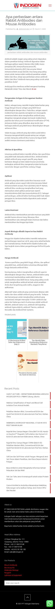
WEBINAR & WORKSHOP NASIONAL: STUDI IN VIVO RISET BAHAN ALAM (26, 424)
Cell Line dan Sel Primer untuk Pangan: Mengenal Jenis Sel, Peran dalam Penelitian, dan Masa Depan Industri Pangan (27, 459)
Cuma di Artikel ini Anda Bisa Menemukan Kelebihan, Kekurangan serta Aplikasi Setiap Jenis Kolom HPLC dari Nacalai (26, 487)
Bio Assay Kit (9, 567)
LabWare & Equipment (13, 575)
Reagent (7, 573)
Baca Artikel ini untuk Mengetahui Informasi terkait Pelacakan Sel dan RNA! (26, 469)
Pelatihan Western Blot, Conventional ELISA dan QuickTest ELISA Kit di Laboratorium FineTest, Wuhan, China (27, 414)
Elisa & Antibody (10, 565)
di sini (34, 89)
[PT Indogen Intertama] (27, 5)
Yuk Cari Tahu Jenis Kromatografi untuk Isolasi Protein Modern (27, 478)
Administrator (24, 29)
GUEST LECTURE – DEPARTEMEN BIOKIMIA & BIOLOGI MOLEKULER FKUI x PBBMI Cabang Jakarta (27, 395)
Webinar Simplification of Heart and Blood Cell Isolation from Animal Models (24, 404)
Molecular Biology (11, 570)
